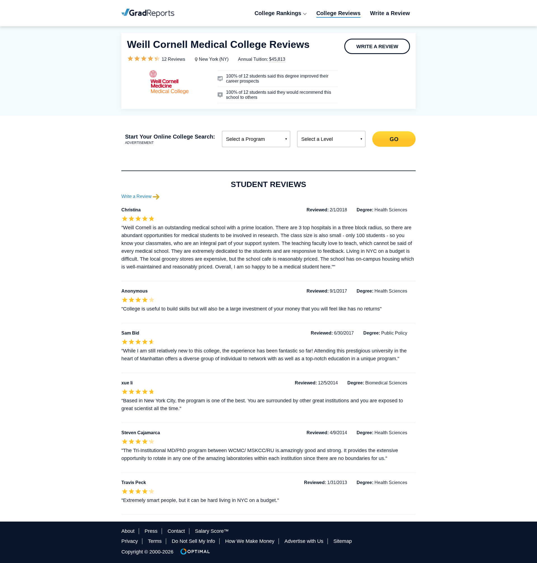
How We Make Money (249, 541)
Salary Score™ (212, 531)
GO (393, 139)
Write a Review (377, 46)
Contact (176, 531)
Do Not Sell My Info (193, 541)
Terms (155, 541)
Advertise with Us (303, 541)
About (128, 531)
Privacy (129, 541)
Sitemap (342, 541)
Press (151, 531)
